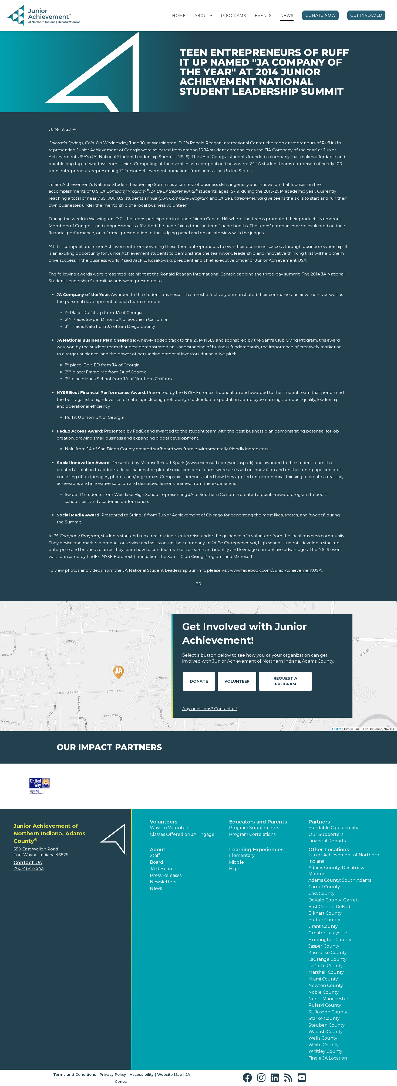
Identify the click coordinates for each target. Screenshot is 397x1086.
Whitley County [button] (325, 1051)
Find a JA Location (327, 1058)
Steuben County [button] (326, 1025)
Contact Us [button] (28, 862)
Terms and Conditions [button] (74, 1074)
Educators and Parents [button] (258, 821)
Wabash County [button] (325, 1031)
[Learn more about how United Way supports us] (40, 786)
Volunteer (237, 681)
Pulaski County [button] (324, 1005)
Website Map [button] (169, 1074)
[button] (211, 15)
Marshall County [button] (326, 972)
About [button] (157, 849)
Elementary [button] (242, 855)
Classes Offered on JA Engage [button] (182, 834)
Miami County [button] (323, 979)
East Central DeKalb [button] (330, 906)
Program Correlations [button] (252, 834)
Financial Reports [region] (327, 840)
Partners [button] (319, 821)
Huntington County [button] (329, 939)
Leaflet (336, 729)
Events (263, 15)
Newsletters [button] (163, 881)
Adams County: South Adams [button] (339, 880)
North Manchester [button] (328, 998)
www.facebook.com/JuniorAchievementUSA (276, 570)
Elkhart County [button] (325, 913)
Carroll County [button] (324, 886)
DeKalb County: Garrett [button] (333, 900)
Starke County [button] (324, 1018)
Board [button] (156, 862)
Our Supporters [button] (325, 834)
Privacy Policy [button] (113, 1074)
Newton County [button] (325, 985)
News (287, 15)
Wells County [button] (322, 1038)
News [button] (156, 888)
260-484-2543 (29, 868)
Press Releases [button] (165, 875)
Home (179, 15)
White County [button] (323, 1044)
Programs (233, 15)
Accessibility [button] (142, 1074)
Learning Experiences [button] (256, 849)
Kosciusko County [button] (327, 952)
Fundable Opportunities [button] (334, 827)
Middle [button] (236, 862)
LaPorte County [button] (325, 965)
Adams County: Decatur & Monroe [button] (336, 870)
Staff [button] (155, 855)
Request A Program (285, 681)
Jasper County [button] (323, 946)
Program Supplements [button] (254, 827)
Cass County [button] (321, 893)
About (201, 15)
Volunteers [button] (163, 821)
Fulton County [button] (324, 919)
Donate (199, 681)
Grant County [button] (323, 926)
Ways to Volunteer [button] (170, 827)
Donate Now (320, 15)
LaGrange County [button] (327, 959)
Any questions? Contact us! (209, 708)
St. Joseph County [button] (327, 1011)
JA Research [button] (163, 868)
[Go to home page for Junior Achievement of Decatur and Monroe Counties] (43, 16)
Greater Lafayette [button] (327, 932)
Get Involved (366, 15)
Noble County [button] (323, 992)
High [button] (234, 868)
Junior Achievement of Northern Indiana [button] (343, 857)
